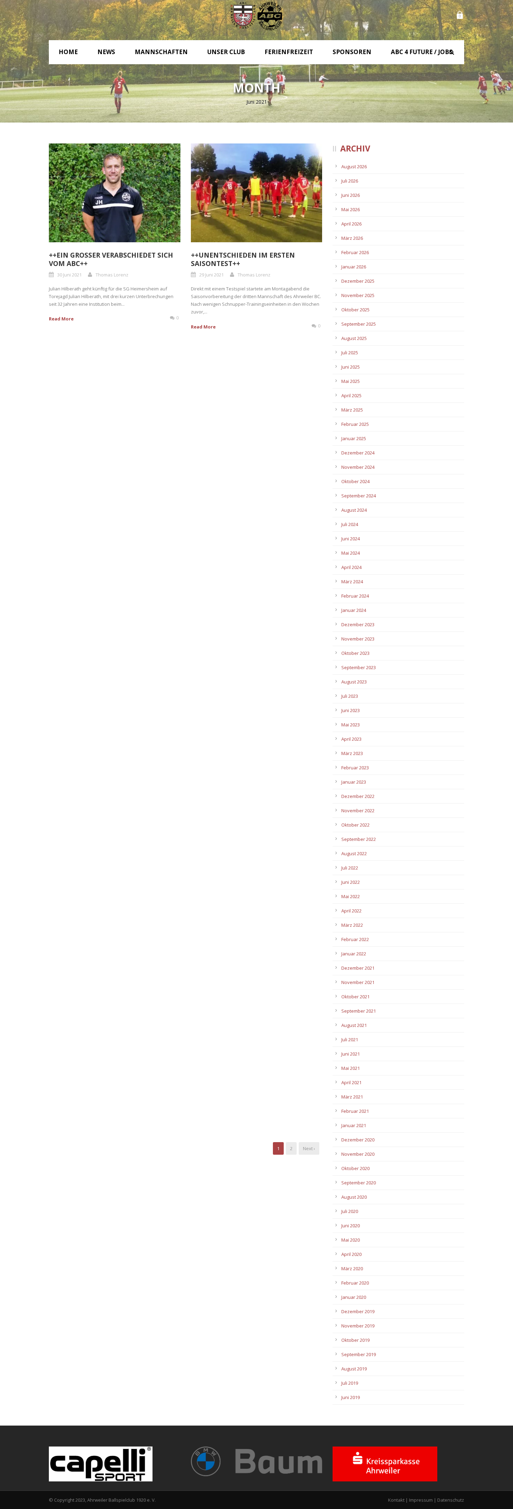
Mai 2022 (350, 896)
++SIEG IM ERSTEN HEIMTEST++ (243, 662)
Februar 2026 (355, 252)
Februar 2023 (355, 767)
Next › (309, 1148)
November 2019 (357, 1326)
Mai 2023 (350, 725)
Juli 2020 (349, 1211)
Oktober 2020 (355, 1168)
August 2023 (354, 682)
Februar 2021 (355, 1111)
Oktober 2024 (355, 481)
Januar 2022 (353, 953)
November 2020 (357, 1154)
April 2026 (351, 224)
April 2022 (351, 911)
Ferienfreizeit (289, 52)
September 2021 (358, 1011)
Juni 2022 (350, 882)
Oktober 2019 (355, 1340)
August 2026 (354, 166)
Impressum (421, 1500)
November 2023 (357, 639)
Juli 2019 (349, 1383)
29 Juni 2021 (211, 275)
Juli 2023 (349, 696)
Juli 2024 (349, 524)
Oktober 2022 (355, 825)
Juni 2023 (350, 710)
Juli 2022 (349, 868)
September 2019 (358, 1354)
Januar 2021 (353, 1125)
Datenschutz (450, 1500)
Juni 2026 (350, 195)
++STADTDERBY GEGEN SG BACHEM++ (253, 859)
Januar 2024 (353, 610)
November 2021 (357, 982)
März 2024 (352, 581)
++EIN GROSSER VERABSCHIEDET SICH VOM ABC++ (111, 259)
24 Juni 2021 (69, 879)
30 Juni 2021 (69, 275)
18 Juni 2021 (211, 1083)
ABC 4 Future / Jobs (422, 52)
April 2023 (351, 739)
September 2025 (358, 324)
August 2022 (354, 853)
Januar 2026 (353, 267)
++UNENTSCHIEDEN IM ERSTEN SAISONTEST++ (243, 259)
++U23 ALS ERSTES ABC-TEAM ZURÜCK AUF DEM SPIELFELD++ (254, 1068)
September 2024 (358, 496)
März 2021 (352, 1097)
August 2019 (354, 1369)
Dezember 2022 (357, 796)
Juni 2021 (350, 1054)
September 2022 (358, 839)
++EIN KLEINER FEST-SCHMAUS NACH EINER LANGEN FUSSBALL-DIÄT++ (111, 864)
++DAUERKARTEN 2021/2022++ (99, 466)
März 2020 (352, 1268)
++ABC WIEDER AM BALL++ (92, 1063)
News (106, 52)
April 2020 (351, 1254)
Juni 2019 (350, 1397)
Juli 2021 (349, 1039)
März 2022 (352, 925)
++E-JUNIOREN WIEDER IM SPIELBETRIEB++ (234, 471)
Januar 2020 (353, 1297)
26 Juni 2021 (211, 674)
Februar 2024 (355, 596)
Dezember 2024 (357, 453)
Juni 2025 (350, 367)
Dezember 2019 (357, 1311)
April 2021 (351, 1082)
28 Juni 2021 (69, 477)
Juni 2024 (350, 538)
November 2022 (357, 810)
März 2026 (352, 238)
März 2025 (352, 410)
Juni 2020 (350, 1225)
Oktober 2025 (355, 309)
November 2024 (357, 467)
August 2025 (354, 338)
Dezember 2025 (357, 281)
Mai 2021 (350, 1068)
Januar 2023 (353, 782)
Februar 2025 (355, 424)
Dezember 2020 (357, 1140)
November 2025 (357, 295)
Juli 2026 (349, 181)
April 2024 (351, 567)
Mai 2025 (350, 381)
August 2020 (354, 1197)
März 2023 (352, 753)
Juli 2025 (349, 352)
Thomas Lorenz (112, 275)
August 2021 (354, 1025)
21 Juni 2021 (69, 1075)
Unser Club (226, 52)
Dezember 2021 (357, 968)
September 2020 (358, 1182)
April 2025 (351, 395)
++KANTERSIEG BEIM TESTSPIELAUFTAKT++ (85, 667)
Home (68, 52)
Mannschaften (161, 52)
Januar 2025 (353, 438)
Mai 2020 (350, 1240)
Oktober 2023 (355, 653)
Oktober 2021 (355, 996)
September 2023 (358, 667)
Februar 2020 (355, 1283)
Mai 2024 (350, 553)
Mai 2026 (350, 209)
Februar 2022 (355, 939)
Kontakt (396, 1500)
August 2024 (354, 510)
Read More (61, 319)
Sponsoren (352, 52)
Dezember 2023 (357, 624)
